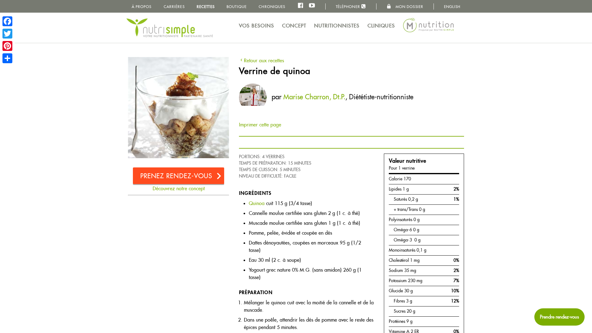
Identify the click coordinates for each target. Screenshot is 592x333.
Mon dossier (408, 6)
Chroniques (272, 6)
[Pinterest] (7, 46)
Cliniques (381, 26)
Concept (294, 26)
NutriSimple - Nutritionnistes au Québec (169, 28)
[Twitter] (7, 33)
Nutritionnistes (337, 26)
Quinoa (257, 203)
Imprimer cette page (260, 124)
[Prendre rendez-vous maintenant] (559, 317)
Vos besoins (256, 26)
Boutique (237, 6)
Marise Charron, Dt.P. (314, 96)
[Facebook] (7, 21)
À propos (142, 6)
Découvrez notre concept (179, 188)
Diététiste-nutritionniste (381, 96)
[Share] (7, 58)
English (452, 6)
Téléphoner (348, 6)
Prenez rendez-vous (176, 176)
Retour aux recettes (264, 60)
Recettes (206, 6)
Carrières (174, 6)
